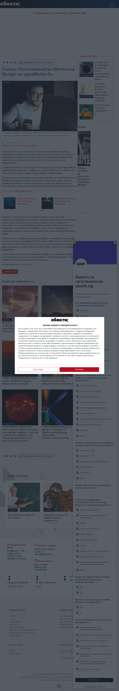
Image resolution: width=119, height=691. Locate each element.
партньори (37, 328)
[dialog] (59, 345)
